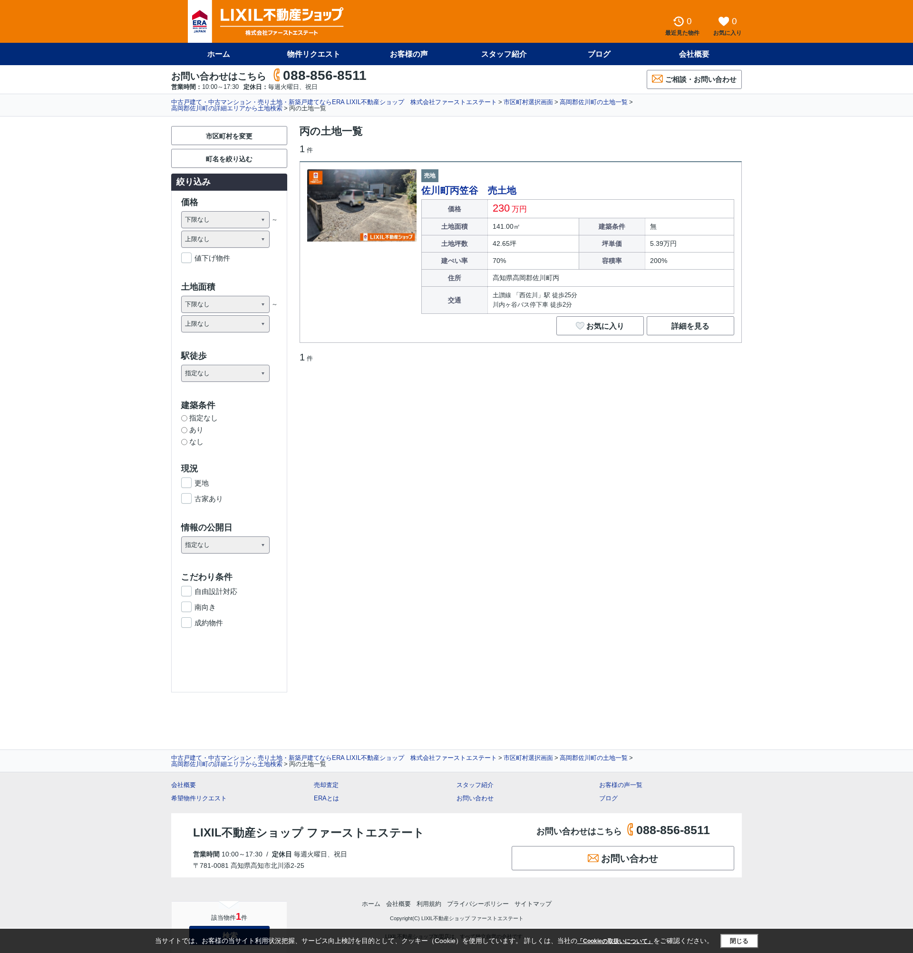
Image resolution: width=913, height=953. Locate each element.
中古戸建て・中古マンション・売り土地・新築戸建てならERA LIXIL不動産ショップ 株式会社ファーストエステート (334, 102)
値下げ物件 (212, 258)
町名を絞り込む (229, 159)
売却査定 (326, 784)
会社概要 (694, 54)
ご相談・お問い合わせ (701, 79)
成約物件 (208, 623)
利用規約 (429, 903)
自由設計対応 (215, 591)
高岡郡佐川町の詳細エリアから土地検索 (226, 108)
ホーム (218, 54)
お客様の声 (409, 54)
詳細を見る (690, 326)
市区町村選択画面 (528, 102)
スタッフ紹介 (504, 54)
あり (196, 430)
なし (196, 442)
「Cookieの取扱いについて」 (615, 941)
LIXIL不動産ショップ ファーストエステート (309, 832)
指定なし (203, 418)
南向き (205, 607)
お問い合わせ (475, 798)
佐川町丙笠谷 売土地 (468, 190)
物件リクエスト (313, 54)
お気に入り (605, 326)
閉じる (739, 940)
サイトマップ (533, 903)
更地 (201, 483)
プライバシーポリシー (478, 903)
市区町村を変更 (229, 136)
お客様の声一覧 (620, 784)
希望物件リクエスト (199, 798)
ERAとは (326, 798)
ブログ (599, 54)
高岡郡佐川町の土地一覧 (594, 102)
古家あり (208, 499)
